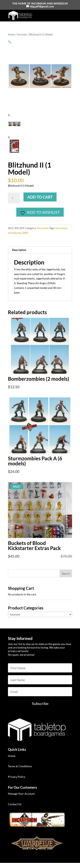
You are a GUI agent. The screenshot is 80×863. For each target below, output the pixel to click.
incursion (61, 228)
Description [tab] (19, 249)
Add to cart (40, 197)
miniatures (14, 232)
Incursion (22, 34)
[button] (9, 41)
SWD (25, 232)
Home (11, 34)
